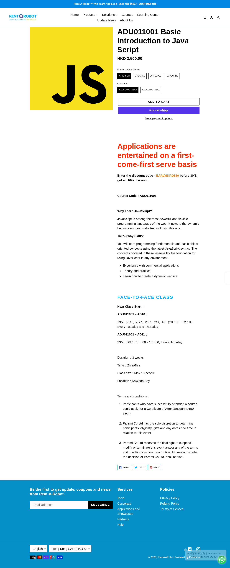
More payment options (159, 118)
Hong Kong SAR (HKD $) (69, 548)
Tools (121, 498)
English (38, 548)
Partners (123, 519)
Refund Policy (169, 503)
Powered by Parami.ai (187, 557)
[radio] (124, 76)
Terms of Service (172, 509)
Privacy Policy (169, 498)
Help (120, 524)
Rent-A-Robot (166, 557)
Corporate (124, 503)
